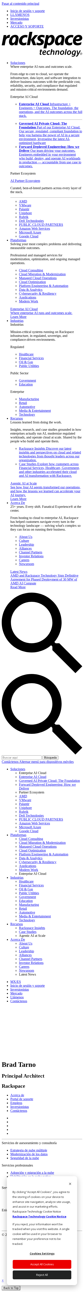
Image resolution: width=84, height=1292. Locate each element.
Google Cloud (28, 236)
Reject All (42, 1275)
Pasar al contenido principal (20, 3)
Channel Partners (30, 552)
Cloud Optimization (32, 282)
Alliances (25, 548)
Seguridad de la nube (24, 1158)
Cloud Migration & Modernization (42, 274)
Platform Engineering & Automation (43, 286)
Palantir (24, 209)
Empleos (16, 1103)
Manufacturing (29, 399)
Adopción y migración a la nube (32, 1172)
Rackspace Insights (50, 454)
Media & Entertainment (35, 410)
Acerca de (17, 1095)
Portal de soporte (21, 1099)
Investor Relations (31, 556)
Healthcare (26, 354)
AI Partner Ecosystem (25, 181)
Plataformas (18, 240)
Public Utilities (29, 366)
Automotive (27, 407)
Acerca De (17, 503)
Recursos (16, 418)
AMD (23, 201)
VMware (25, 205)
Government (27, 380)
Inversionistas (19, 1107)
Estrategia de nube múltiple (28, 1150)
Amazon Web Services (34, 228)
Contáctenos (10, 762)
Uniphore (25, 213)
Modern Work (28, 301)
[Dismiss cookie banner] (70, 1184)
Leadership (26, 544)
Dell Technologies (31, 221)
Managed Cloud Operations (38, 278)
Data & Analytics (30, 289)
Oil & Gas (26, 362)
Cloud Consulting (31, 270)
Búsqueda (50, 757)
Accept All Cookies (42, 1264)
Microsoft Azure (30, 232)
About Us (25, 537)
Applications (27, 297)
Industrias (16, 320)
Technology (27, 414)
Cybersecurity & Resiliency (37, 293)
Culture (24, 540)
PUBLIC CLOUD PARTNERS (41, 224)
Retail (23, 403)
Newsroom (26, 564)
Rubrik (23, 217)
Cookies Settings (42, 1253)
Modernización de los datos (29, 1154)
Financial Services (31, 358)
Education (26, 384)
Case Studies (49, 469)
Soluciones (17, 63)
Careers (24, 560)
